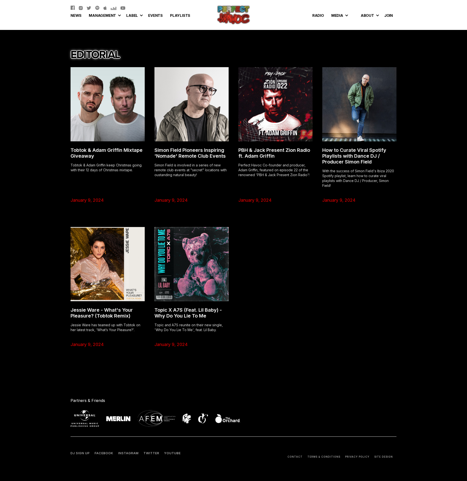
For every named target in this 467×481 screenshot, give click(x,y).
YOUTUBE (172, 453)
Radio (318, 15)
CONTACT (295, 456)
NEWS (76, 15)
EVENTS (155, 15)
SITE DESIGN (383, 456)
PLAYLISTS (180, 15)
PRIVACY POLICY (357, 456)
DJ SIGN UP (80, 453)
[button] (104, 15)
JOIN (388, 15)
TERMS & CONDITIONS (323, 456)
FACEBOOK (104, 453)
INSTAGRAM (128, 453)
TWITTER (151, 453)
